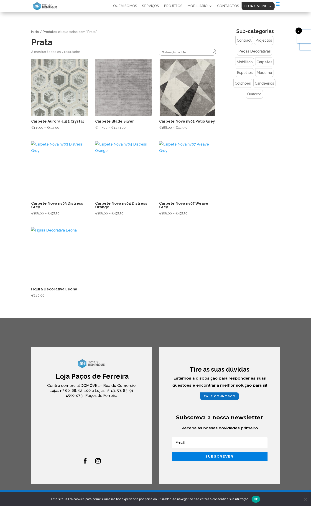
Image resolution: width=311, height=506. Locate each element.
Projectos (263, 40)
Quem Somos (125, 6)
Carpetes (264, 62)
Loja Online (255, 6)
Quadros (254, 94)
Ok (256, 499)
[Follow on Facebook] (85, 461)
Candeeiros (264, 83)
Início (35, 32)
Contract (244, 40)
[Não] (305, 499)
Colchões (243, 83)
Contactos (228, 6)
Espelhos (245, 72)
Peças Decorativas (254, 51)
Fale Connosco (219, 396)
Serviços (150, 6)
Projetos (173, 6)
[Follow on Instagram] (97, 461)
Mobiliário (197, 6)
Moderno (264, 72)
